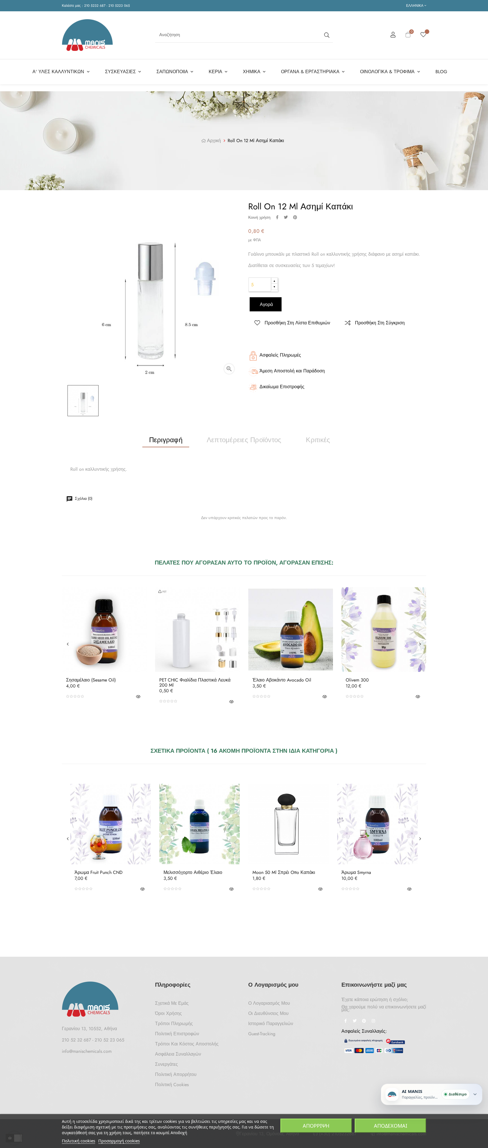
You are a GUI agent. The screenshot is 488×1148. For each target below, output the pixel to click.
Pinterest (295, 217)
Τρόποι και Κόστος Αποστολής (187, 1044)
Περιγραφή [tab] (165, 440)
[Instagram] (373, 1021)
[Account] (393, 35)
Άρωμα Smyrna (356, 872)
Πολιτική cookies (78, 1140)
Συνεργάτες (166, 1064)
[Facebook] (345, 1021)
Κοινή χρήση (277, 217)
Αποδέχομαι (390, 1125)
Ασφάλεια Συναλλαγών (178, 1054)
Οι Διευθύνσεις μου (268, 1013)
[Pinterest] (364, 1021)
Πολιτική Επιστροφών (177, 1033)
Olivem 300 (357, 680)
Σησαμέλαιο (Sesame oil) (91, 680)
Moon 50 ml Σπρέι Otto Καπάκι (283, 872)
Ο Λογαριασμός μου (269, 1003)
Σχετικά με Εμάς (172, 1003)
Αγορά (265, 304)
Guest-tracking (261, 1033)
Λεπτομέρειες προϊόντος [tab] (244, 440)
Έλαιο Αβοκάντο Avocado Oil (281, 680)
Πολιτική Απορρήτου (176, 1074)
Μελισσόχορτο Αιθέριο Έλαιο (193, 872)
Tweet (286, 217)
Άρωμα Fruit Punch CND (99, 872)
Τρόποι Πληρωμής (174, 1023)
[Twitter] (354, 1021)
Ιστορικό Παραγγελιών (270, 1023)
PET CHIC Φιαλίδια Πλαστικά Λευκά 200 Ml (194, 682)
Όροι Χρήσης (168, 1013)
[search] (326, 35)
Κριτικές (318, 440)
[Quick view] (138, 696)
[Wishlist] (423, 35)
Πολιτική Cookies (172, 1084)
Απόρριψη (316, 1125)
